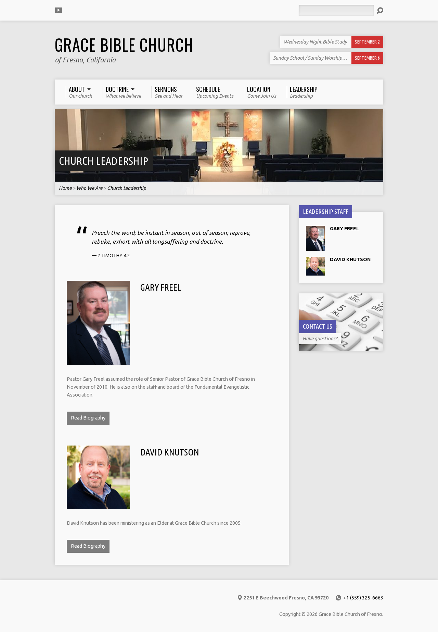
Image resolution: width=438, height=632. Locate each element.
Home (65, 188)
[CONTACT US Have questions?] (341, 347)
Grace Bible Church (124, 45)
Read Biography (88, 418)
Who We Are (89, 188)
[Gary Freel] (98, 361)
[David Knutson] (98, 505)
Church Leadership (103, 161)
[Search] (379, 10)
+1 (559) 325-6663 (363, 597)
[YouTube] (58, 10)
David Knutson (169, 452)
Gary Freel (160, 287)
